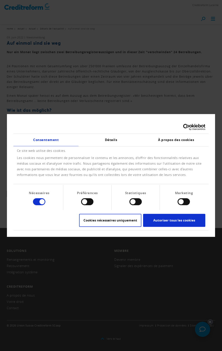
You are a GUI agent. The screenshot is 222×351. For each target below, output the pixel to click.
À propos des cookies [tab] (176, 140)
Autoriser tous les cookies (174, 220)
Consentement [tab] (46, 140)
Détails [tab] (111, 140)
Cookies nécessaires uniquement (110, 220)
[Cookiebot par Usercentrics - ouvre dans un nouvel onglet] (186, 127)
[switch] (87, 201)
